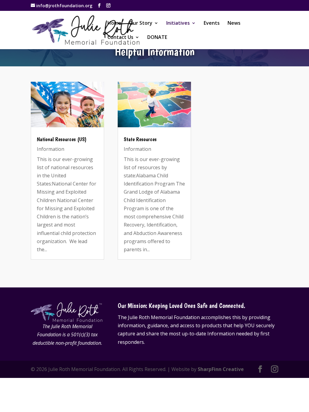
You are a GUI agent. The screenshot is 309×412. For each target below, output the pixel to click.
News (234, 23)
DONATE (157, 37)
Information (50, 149)
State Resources (140, 139)
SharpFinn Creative (221, 369)
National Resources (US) (62, 139)
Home (114, 23)
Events (212, 23)
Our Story (140, 23)
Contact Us (120, 37)
